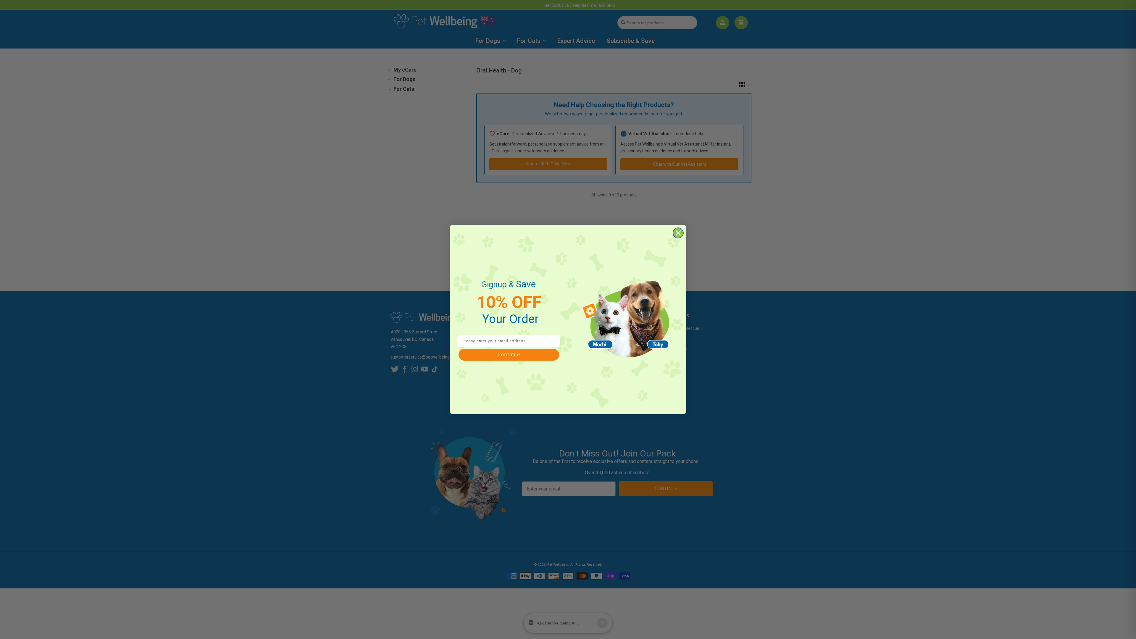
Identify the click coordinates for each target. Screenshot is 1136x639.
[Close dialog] (678, 233)
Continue (509, 354)
